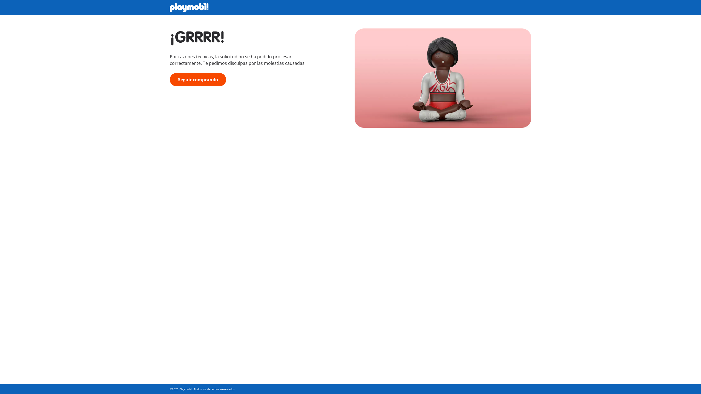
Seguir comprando (198, 80)
